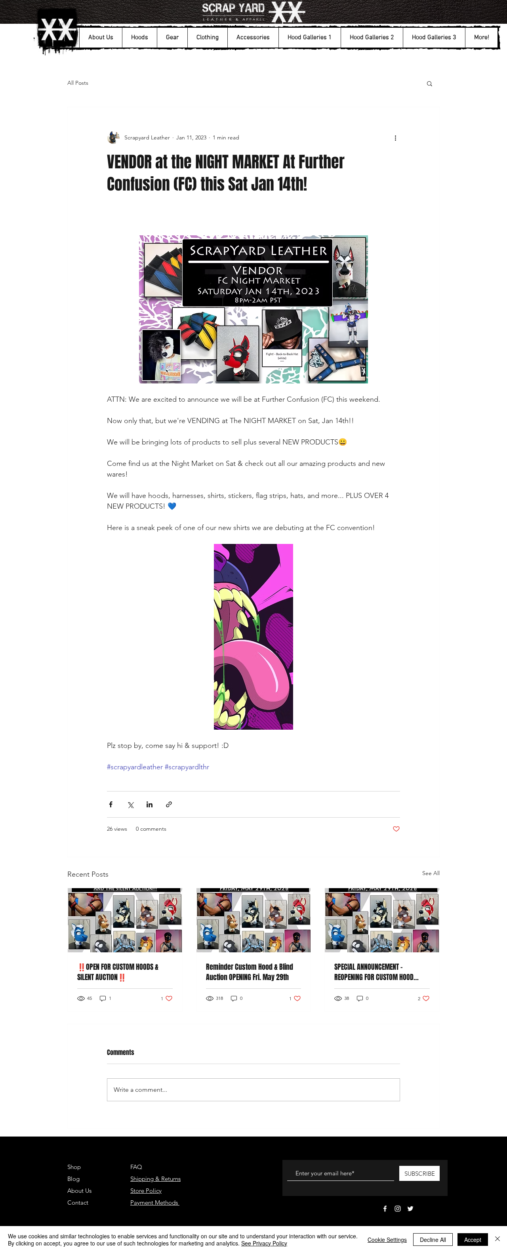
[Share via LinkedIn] (149, 804)
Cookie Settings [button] (387, 1239)
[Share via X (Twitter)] (130, 804)
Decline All (433, 1239)
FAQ (136, 1167)
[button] (100, 38)
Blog (73, 1178)
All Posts (77, 82)
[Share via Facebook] (110, 804)
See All (431, 873)
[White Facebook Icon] (385, 1209)
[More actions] (395, 137)
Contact (77, 1202)
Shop (74, 1167)
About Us (79, 1190)
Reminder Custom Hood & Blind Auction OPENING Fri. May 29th (249, 972)
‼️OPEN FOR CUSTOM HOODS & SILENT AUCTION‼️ (117, 972)
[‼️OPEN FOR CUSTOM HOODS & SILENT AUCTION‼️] (125, 920)
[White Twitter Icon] (410, 1209)
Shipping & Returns (155, 1178)
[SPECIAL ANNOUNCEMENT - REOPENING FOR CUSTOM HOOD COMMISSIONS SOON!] (382, 920)
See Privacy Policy (264, 1243)
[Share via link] (169, 804)
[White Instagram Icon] (398, 1209)
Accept (472, 1239)
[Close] (497, 1239)
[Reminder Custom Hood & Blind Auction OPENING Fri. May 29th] (253, 920)
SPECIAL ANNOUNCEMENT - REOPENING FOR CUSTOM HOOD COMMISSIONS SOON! (374, 972)
